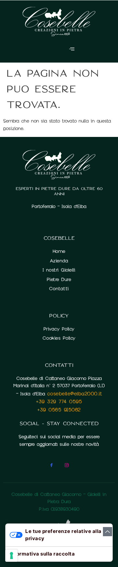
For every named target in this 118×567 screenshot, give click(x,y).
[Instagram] (66, 466)
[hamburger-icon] (71, 49)
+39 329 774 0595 (59, 401)
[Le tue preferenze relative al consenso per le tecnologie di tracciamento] (11, 555)
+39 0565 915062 (59, 409)
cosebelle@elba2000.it (74, 393)
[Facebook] (51, 466)
